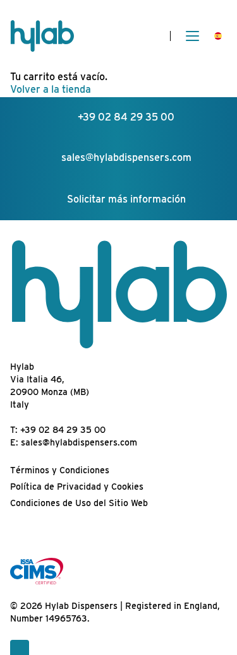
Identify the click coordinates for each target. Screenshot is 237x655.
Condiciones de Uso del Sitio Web (79, 503)
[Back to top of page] (19, 647)
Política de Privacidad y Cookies (76, 486)
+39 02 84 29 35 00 (63, 430)
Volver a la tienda (50, 89)
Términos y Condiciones (59, 470)
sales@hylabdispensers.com (79, 442)
